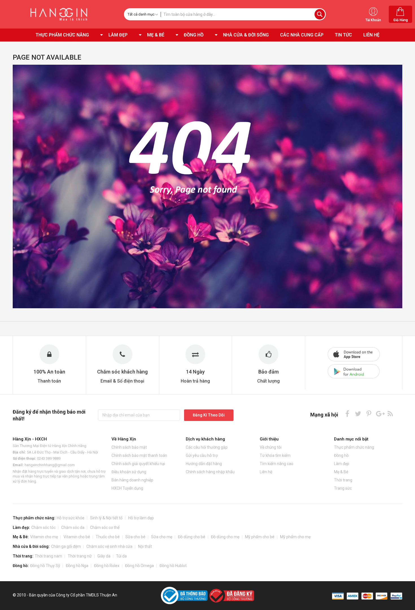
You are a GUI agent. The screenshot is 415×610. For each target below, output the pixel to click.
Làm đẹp (341, 463)
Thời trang (343, 480)
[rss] (390, 413)
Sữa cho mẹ (161, 537)
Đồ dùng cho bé (191, 537)
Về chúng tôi (270, 447)
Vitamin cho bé (77, 537)
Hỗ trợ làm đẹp (141, 518)
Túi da (121, 556)
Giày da (103, 556)
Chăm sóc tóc (43, 527)
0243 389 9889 (48, 458)
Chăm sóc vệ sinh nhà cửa (109, 546)
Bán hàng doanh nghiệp (132, 480)
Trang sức (343, 488)
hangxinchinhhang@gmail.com (50, 465)
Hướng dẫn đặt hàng (204, 463)
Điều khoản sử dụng (129, 472)
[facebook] (347, 413)
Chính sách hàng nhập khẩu (210, 472)
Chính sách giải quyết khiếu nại (138, 463)
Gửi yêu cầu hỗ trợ (202, 455)
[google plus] (379, 413)
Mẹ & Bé (341, 472)
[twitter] (358, 413)
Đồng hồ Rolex (106, 565)
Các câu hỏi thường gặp (207, 447)
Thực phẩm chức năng (354, 447)
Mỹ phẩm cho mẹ (295, 537)
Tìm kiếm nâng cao (276, 463)
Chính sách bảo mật (129, 447)
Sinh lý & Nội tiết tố (106, 518)
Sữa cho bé (135, 537)
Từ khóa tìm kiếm (275, 455)
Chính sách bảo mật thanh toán (139, 455)
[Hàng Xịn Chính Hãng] (60, 14)
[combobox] (243, 14)
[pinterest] (368, 413)
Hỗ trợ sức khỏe (70, 518)
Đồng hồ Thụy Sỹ (45, 565)
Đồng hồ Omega (139, 565)
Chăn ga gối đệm (66, 546)
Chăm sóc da (72, 527)
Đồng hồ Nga (77, 565)
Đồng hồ (341, 455)
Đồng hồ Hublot (173, 565)
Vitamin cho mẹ (44, 537)
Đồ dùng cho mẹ (225, 537)
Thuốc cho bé (108, 537)
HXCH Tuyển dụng (127, 488)
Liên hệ (266, 472)
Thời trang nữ (80, 556)
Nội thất (145, 546)
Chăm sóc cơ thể (104, 527)
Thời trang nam (48, 556)
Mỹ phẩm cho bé (259, 537)
